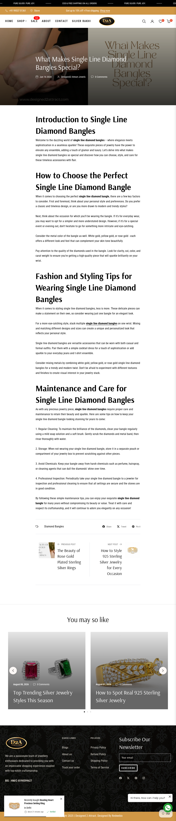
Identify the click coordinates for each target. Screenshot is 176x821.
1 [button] (84, 711)
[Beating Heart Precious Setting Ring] (12, 806)
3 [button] (90, 711)
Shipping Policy (99, 760)
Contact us (68, 760)
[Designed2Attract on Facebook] (121, 777)
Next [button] (163, 670)
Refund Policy (98, 754)
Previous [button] (13, 670)
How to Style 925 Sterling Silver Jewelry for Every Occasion (111, 562)
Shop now (105, 10)
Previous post (68, 544)
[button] (144, 21)
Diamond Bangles (54, 526)
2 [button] (87, 711)
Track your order (71, 767)
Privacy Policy (98, 747)
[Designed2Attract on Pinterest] (137, 777)
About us (67, 754)
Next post (113, 544)
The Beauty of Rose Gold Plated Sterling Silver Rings (69, 559)
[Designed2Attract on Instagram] (144, 777)
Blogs (65, 747)
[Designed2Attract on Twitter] (129, 777)
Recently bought (38, 802)
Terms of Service (100, 767)
